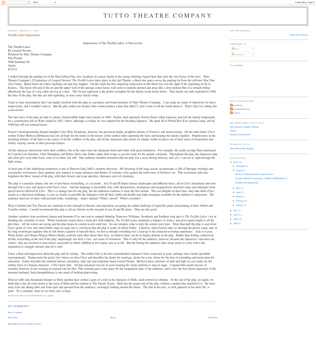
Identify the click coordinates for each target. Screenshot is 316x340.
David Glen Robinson (240, 109)
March (239, 196)
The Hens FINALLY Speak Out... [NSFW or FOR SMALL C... (262, 178)
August (239, 170)
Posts (236, 48)
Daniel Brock (237, 105)
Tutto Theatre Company (158, 15)
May (238, 187)
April (238, 192)
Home (113, 317)
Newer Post (13, 317)
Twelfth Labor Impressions (24, 35)
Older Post (212, 317)
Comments (239, 54)
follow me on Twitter (299, 34)
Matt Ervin (235, 112)
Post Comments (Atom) (30, 323)
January (239, 205)
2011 (235, 210)
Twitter (233, 130)
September (241, 165)
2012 (235, 162)
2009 (235, 219)
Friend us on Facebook (240, 134)
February (240, 200)
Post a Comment (15, 312)
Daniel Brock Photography (242, 148)
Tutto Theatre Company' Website (244, 126)
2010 (235, 214)
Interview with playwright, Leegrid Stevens (254, 174)
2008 (235, 223)
